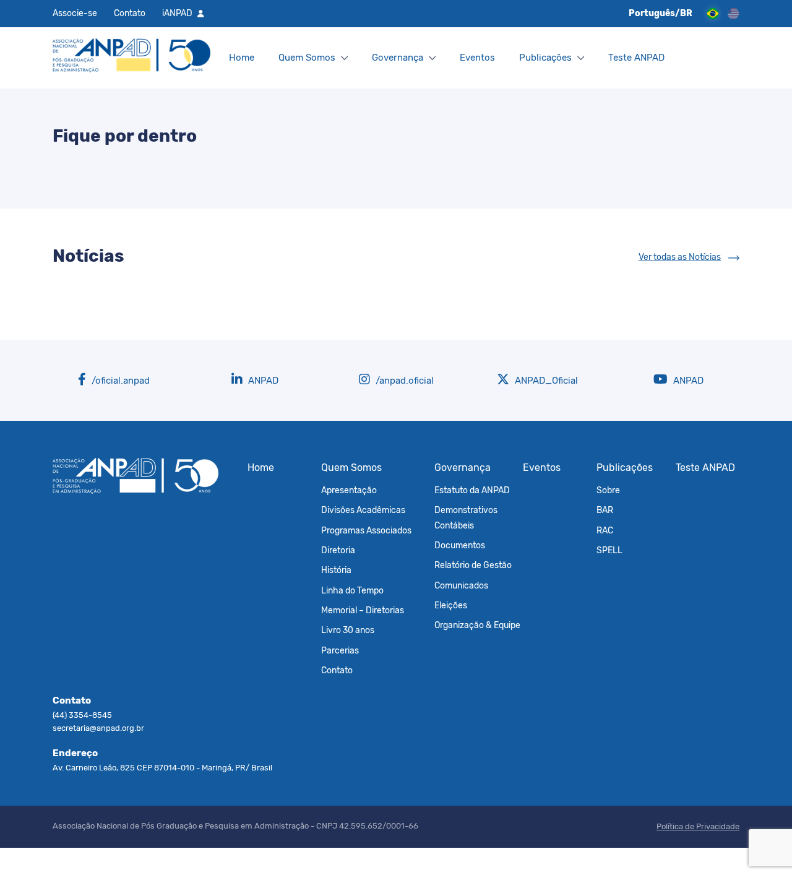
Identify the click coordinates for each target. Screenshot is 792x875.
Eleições (450, 605)
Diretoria (338, 550)
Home (241, 57)
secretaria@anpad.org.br (98, 728)
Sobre (608, 490)
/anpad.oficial (403, 380)
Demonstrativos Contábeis (465, 517)
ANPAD (262, 380)
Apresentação (349, 490)
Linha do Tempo (352, 590)
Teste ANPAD (636, 57)
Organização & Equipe (477, 625)
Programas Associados (366, 530)
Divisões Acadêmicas (363, 510)
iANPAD (177, 13)
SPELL (609, 550)
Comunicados (461, 585)
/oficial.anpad (119, 380)
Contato (129, 13)
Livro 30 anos (347, 630)
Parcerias (340, 650)
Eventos (477, 57)
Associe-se (75, 13)
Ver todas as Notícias (680, 257)
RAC (604, 530)
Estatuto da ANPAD (472, 490)
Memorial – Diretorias (362, 610)
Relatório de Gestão (473, 565)
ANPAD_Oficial (545, 380)
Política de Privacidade (697, 826)
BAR (604, 510)
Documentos (459, 545)
